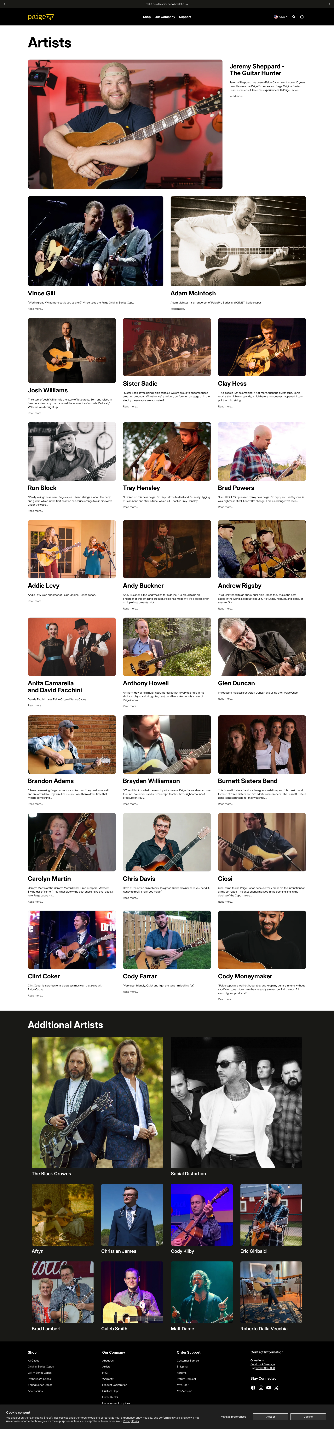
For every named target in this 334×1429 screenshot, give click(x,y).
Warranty (107, 1379)
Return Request (186, 1379)
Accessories (35, 1391)
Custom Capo (110, 1391)
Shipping (182, 1366)
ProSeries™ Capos (39, 1379)
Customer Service (188, 1360)
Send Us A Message (262, 1364)
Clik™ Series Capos (40, 1372)
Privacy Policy (131, 1421)
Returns (182, 1372)
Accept (270, 1416)
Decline (308, 1416)
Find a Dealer (110, 1397)
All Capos (33, 1360)
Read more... (237, 96)
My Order (182, 1385)
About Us (108, 1360)
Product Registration (114, 1385)
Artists (106, 1366)
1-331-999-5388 (265, 1368)
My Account (184, 1391)
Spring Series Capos (40, 1385)
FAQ (104, 1372)
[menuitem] (147, 17)
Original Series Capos (41, 1366)
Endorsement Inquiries (116, 1403)
